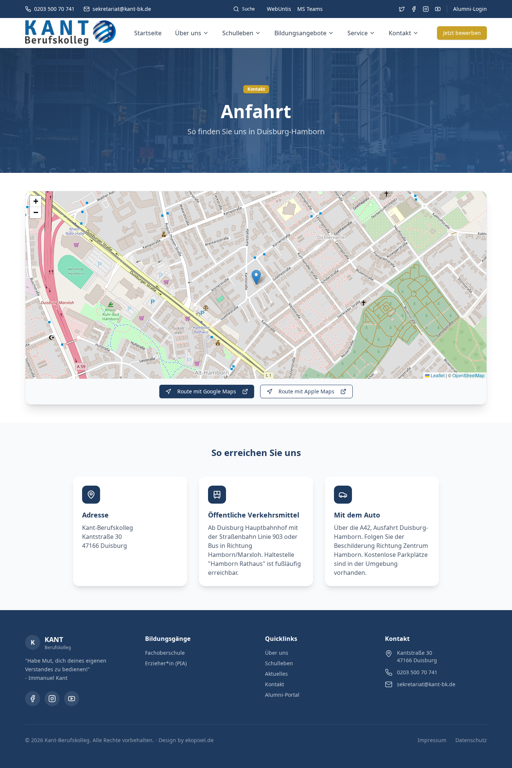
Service (357, 33)
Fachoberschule (165, 652)
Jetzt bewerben (462, 32)
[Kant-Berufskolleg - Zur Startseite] (70, 33)
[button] (256, 277)
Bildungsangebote (300, 33)
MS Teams (310, 8)
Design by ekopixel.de (186, 740)
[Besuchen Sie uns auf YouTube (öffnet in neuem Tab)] (438, 9)
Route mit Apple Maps (306, 391)
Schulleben (237, 33)
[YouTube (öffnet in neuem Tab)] (71, 698)
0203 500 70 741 (417, 672)
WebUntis (279, 8)
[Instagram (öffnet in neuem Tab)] (52, 698)
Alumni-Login (470, 8)
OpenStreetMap (468, 375)
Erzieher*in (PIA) (166, 663)
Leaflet (437, 375)
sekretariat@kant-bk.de (426, 684)
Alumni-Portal (282, 694)
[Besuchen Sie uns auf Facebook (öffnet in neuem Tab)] (414, 9)
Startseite (148, 33)
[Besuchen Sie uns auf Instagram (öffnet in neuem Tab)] (426, 9)
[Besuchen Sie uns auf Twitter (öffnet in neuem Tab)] (402, 9)
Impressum (432, 740)
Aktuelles (276, 673)
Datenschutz (471, 740)
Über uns (188, 33)
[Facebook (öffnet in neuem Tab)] (32, 698)
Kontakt (400, 33)
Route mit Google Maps (206, 391)
